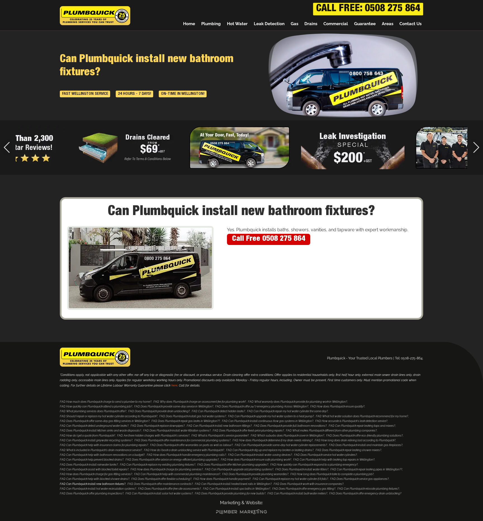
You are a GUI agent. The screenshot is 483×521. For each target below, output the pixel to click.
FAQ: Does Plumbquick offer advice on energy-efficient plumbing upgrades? (172, 459)
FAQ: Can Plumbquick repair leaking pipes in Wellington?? (366, 469)
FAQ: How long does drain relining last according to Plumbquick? (355, 440)
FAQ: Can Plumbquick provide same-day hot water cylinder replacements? (281, 445)
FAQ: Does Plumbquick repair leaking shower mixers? (348, 450)
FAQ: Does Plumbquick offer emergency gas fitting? (303, 488)
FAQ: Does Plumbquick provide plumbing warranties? (255, 474)
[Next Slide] (476, 147)
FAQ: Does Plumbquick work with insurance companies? (309, 483)
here (174, 385)
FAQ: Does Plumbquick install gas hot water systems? (192, 416)
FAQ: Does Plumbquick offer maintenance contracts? (160, 483)
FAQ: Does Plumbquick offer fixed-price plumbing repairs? (248, 430)
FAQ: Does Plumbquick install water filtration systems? (177, 430)
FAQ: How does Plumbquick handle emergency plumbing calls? (186, 454)
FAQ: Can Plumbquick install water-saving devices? (260, 454)
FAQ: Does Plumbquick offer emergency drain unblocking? (365, 493)
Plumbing (211, 23)
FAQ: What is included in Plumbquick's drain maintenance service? (101, 450)
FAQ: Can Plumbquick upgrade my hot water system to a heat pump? (271, 416)
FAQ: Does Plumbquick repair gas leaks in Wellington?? (185, 421)
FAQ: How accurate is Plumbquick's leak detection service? (351, 421)
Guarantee (365, 23)
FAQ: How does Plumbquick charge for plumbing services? (167, 469)
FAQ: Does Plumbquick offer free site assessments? (169, 488)
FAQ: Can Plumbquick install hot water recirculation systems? (98, 488)
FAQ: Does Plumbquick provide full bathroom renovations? (290, 425)
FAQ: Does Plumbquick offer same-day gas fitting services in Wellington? (105, 421)
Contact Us (410, 23)
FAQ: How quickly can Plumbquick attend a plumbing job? (96, 406)
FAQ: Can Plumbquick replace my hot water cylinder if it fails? (290, 478)
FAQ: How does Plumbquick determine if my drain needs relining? (273, 440)
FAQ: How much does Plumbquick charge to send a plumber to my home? (105, 401)
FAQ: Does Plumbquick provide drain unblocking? (159, 411)
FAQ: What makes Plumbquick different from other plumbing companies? (331, 430)
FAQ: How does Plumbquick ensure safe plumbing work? (256, 459)
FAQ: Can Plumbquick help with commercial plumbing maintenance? (177, 474)
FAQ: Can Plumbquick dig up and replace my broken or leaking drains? (270, 450)
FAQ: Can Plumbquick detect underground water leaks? (94, 425)
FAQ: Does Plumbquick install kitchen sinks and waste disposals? (100, 430)
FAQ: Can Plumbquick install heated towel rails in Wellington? (233, 483)
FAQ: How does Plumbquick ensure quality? (337, 406)
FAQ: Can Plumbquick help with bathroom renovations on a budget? (102, 454)
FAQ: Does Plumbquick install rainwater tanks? (89, 464)
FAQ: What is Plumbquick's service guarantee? (220, 435)
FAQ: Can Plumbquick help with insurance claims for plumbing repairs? (104, 445)
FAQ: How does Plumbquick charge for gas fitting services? (96, 474)
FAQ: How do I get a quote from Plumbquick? (87, 435)
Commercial (335, 23)
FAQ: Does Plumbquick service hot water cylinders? (325, 454)
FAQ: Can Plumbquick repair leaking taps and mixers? (362, 425)
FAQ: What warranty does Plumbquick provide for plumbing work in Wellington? (297, 401)
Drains (310, 23)
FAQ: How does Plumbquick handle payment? (222, 478)
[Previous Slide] (6, 147)
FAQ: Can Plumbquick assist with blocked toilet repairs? (94, 469)
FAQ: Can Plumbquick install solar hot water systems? (159, 493)
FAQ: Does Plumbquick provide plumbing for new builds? (230, 493)
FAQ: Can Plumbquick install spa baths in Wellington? (236, 488)
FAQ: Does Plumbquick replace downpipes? (158, 425)
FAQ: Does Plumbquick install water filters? (301, 469)
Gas (294, 23)
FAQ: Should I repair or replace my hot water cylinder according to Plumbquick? (108, 416)
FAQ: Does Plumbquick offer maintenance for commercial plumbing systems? (182, 440)
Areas (387, 23)
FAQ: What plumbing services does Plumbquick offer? (93, 411)
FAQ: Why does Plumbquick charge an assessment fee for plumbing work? (199, 401)
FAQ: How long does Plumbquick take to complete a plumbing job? (332, 474)
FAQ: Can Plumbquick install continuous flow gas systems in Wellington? (267, 421)
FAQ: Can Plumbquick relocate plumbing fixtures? (368, 488)
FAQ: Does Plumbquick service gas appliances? (359, 478)
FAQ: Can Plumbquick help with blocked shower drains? (94, 478)
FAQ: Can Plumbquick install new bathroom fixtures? (93, 483)
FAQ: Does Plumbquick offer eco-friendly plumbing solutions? (364, 435)
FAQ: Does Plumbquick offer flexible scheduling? (161, 478)
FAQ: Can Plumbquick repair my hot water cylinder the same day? (287, 411)
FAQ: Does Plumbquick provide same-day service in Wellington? (173, 406)
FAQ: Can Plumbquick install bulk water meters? (297, 493)
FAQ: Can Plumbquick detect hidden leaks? (218, 411)
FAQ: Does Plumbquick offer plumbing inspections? (92, 493)
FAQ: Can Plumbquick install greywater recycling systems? (96, 440)
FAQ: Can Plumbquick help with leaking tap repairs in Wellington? (334, 459)
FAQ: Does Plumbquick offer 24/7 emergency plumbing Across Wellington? (261, 406)
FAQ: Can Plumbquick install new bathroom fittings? (219, 425)
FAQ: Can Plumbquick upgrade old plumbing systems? (239, 469)
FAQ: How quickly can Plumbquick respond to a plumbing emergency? (314, 464)
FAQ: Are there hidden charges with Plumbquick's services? (153, 435)
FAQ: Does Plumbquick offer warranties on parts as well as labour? (191, 445)
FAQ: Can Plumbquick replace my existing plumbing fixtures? (157, 464)
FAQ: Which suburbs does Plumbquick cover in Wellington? (287, 435)
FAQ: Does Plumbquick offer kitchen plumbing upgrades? (232, 464)
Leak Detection (269, 23)
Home (189, 23)
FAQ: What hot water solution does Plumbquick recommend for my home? (362, 416)
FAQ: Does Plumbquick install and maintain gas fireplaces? (365, 445)
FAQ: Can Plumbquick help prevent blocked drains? (92, 459)
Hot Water (237, 23)
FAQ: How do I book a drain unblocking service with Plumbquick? (184, 450)
